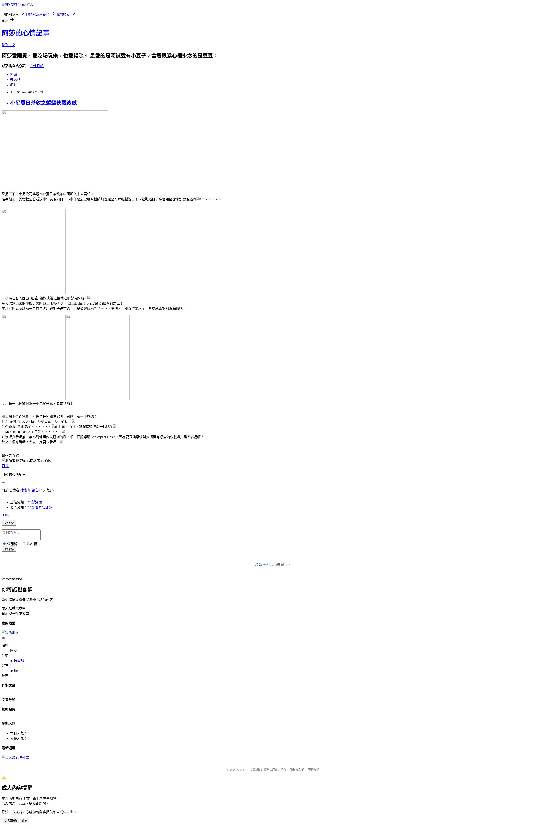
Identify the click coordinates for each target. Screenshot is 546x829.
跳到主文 (8, 45)
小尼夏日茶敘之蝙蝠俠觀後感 (43, 103)
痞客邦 (25, 490)
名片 (13, 85)
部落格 (15, 80)
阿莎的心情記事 (25, 33)
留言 (35, 490)
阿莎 (5, 466)
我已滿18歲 (10, 820)
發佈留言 (9, 549)
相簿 (13, 74)
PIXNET (241, 769)
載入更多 (9, 523)
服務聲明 (313, 769)
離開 (24, 820)
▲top (5, 515)
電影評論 (35, 502)
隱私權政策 (297, 769)
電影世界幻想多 (40, 507)
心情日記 (37, 66)
